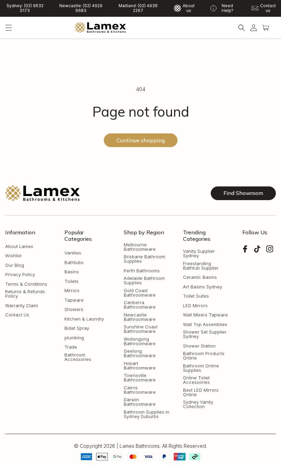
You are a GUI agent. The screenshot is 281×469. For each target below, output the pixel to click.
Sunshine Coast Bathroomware (141, 329)
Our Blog (14, 265)
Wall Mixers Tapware (205, 315)
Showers (73, 309)
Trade (70, 347)
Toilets (71, 281)
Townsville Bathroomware (140, 377)
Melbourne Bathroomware (140, 247)
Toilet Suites (196, 296)
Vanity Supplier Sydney (199, 253)
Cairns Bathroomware (140, 390)
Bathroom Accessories (77, 357)
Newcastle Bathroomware (140, 317)
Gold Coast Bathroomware (140, 292)
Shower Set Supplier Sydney (205, 334)
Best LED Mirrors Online (201, 392)
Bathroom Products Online (203, 355)
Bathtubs (74, 262)
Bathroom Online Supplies (201, 368)
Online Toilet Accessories (196, 380)
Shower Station (199, 346)
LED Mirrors (195, 305)
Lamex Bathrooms (140, 446)
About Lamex (19, 246)
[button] (8, 27)
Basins (71, 272)
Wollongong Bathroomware (140, 341)
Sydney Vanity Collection (198, 404)
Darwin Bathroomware (140, 402)
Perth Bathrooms (142, 271)
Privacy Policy (20, 274)
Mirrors (72, 290)
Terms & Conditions (26, 284)
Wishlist (13, 255)
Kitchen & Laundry (84, 319)
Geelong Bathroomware (140, 353)
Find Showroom (243, 193)
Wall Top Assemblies (205, 324)
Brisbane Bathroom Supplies (144, 259)
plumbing (74, 338)
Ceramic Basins (200, 277)
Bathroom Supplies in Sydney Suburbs (146, 414)
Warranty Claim (21, 305)
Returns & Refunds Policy (25, 293)
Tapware (74, 300)
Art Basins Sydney (202, 287)
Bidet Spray (76, 328)
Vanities (72, 253)
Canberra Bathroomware (140, 304)
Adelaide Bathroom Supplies (144, 280)
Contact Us (17, 315)
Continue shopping (141, 140)
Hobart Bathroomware (140, 365)
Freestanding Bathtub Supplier (201, 265)
